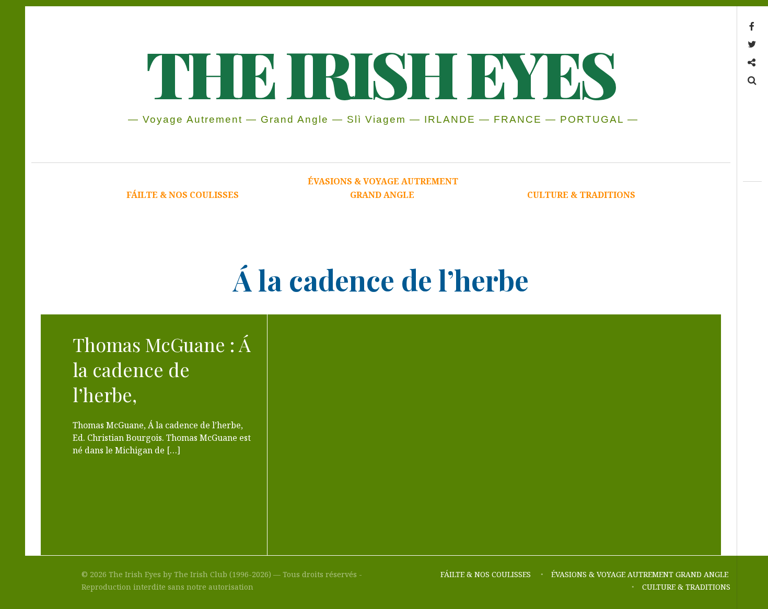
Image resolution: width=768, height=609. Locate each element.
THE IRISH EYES (380, 72)
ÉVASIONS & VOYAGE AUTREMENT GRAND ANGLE (383, 188)
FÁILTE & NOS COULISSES (182, 195)
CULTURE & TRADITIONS (581, 195)
